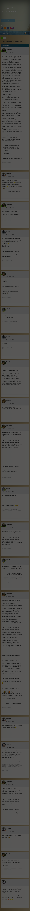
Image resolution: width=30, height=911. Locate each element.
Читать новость (15, 473)
